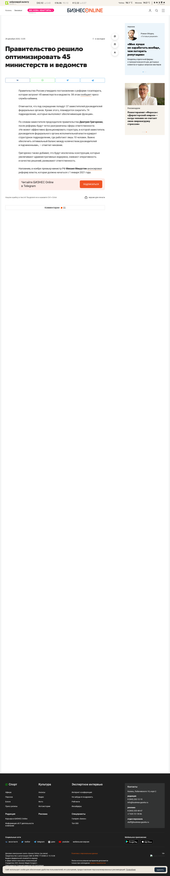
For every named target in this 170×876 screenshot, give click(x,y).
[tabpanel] (145, 48)
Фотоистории (44, 806)
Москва (138, 3)
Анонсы (42, 792)
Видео (41, 797)
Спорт (12, 784)
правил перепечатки (98, 863)
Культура (45, 784)
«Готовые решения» (149, 36)
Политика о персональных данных (84, 853)
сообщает (86, 94)
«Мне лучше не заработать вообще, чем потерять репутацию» (144, 49)
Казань (8, 10)
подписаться (91, 184)
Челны (121, 3)
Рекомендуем (134, 108)
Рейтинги (76, 802)
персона (131, 27)
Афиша (8, 792)
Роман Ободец (147, 34)
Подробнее (131, 870)
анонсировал (94, 168)
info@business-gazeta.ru (138, 802)
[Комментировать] (115, 36)
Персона (9, 797)
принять (160, 870)
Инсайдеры (77, 806)
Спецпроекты (79, 814)
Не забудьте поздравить (82, 797)
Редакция (10, 814)
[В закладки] (115, 44)
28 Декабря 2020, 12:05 (15, 39)
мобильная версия (81, 842)
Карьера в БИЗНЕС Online (16, 819)
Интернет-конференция (82, 792)
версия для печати (96, 197)
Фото (41, 802)
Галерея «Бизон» (79, 819)
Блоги (7, 802)
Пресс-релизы (11, 806)
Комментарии (55, 207)
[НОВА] (40, 11)
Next (161, 72)
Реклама (43, 814)
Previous (128, 72)
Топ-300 (75, 823)
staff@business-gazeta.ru (138, 822)
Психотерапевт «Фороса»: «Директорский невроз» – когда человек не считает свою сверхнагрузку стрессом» (143, 118)
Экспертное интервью (87, 784)
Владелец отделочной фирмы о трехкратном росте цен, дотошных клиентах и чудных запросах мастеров (144, 62)
